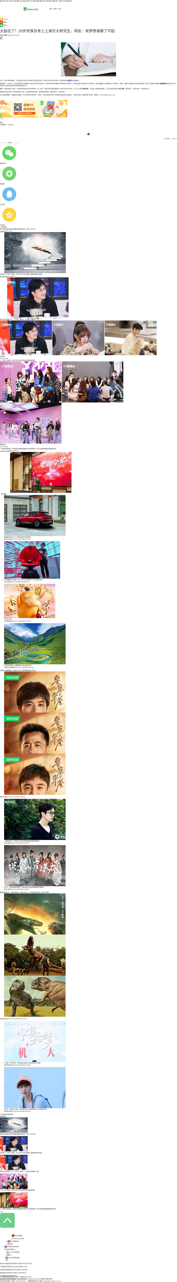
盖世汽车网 (7, 539)
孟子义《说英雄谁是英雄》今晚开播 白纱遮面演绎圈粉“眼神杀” (24, 887)
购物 (67, 1)
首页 (1, 1)
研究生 (69, 80)
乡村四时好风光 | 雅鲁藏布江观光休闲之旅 (17, 665)
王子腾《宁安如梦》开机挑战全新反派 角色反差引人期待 (22, 1063)
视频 (47, 1)
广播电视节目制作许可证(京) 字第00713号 (13, 1266)
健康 (53, 1)
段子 (57, 1)
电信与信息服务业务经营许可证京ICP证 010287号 (16, 1263)
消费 (60, 1)
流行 (8, 1)
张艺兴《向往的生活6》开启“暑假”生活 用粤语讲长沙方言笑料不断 (25, 1109)
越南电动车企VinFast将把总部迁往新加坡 (17, 537)
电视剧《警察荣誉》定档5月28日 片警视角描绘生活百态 (18, 670)
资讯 (4, 1)
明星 (17, 1)
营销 (37, 1)
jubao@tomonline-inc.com (52, 1281)
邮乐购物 (9, 1277)
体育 (14, 1)
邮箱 (40, 1)
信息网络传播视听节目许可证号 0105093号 (14, 1269)
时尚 (21, 1)
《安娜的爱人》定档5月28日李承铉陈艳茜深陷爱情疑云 (22, 841)
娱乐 (11, 1)
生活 (31, 1)
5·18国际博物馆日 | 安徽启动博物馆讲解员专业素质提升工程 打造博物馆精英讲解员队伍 (28, 449)
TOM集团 (3, 1277)
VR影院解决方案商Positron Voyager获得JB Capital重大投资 (23, 580)
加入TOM (28, 1277)
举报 (1, 122)
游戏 (24, 1)
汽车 (63, 1)
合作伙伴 (15, 1277)
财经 (50, 1)
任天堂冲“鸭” (8, 619)
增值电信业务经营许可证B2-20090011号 (13, 1273)
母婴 (34, 1)
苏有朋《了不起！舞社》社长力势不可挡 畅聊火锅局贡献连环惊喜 (21, 274)
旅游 (27, 1)
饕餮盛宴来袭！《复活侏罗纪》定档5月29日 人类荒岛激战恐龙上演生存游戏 (24, 892)
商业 (44, 1)
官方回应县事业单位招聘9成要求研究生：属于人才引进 (17, 229)
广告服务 (22, 1277)
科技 (70, 1)
